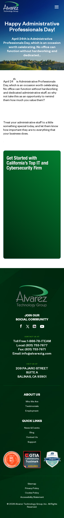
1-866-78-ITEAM (39, 341)
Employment (32, 410)
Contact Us (32, 437)
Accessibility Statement (32, 497)
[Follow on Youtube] (42, 326)
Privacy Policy (32, 488)
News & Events (32, 427)
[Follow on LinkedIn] (34, 326)
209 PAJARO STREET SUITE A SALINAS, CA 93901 (32, 373)
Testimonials (32, 406)
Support (32, 441)
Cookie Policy (32, 492)
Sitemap (32, 483)
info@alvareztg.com (36, 354)
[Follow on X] (27, 326)
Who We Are (32, 401)
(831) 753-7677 (37, 346)
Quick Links (32, 420)
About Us (32, 394)
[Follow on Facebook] (20, 326)
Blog (32, 432)
